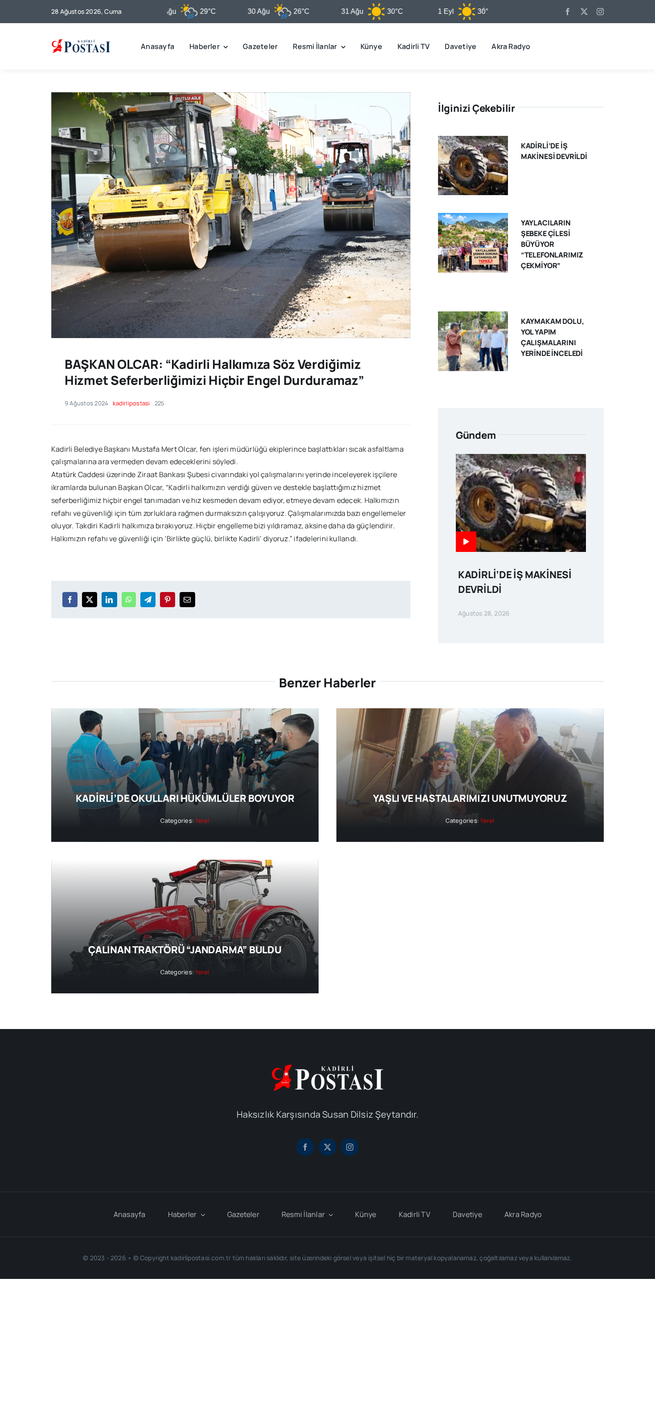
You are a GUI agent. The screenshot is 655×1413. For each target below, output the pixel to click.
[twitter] (584, 11)
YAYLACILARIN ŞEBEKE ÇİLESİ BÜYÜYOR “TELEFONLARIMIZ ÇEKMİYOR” (552, 244)
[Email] (187, 599)
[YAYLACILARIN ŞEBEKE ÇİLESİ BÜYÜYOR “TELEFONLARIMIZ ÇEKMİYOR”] (473, 219)
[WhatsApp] (128, 599)
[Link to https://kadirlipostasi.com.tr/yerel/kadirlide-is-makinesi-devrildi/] (466, 541)
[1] (230, 96)
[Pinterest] (167, 599)
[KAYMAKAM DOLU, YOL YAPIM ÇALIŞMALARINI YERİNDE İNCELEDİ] (473, 318)
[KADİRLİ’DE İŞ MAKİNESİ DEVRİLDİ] (473, 142)
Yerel (202, 821)
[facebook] (567, 11)
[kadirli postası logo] (327, 1068)
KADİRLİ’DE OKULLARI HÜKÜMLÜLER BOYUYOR (185, 798)
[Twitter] (89, 599)
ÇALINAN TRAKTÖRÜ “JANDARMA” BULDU (185, 949)
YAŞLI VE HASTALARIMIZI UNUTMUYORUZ (470, 798)
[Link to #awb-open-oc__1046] (596, 46)
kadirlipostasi (131, 403)
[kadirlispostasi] (81, 40)
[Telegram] (148, 599)
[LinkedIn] (109, 599)
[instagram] (600, 11)
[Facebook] (70, 599)
